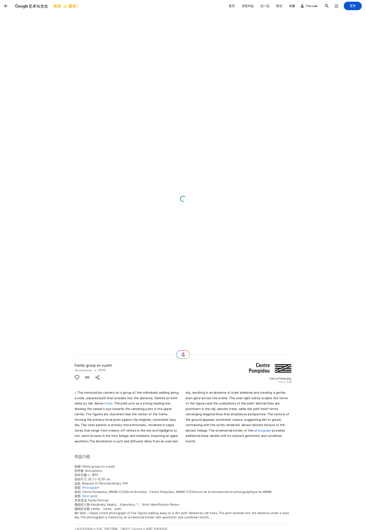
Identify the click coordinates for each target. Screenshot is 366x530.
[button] (6, 6)
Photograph (90, 488)
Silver (86, 496)
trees (108, 403)
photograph (262, 430)
